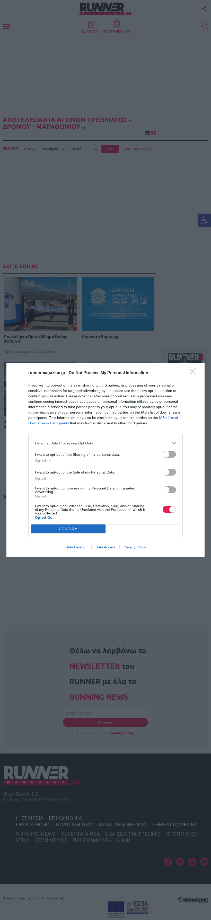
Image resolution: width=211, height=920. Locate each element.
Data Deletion (76, 547)
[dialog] (105, 460)
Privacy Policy (135, 547)
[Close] (194, 373)
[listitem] (105, 443)
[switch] (169, 454)
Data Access (105, 547)
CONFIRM (68, 529)
